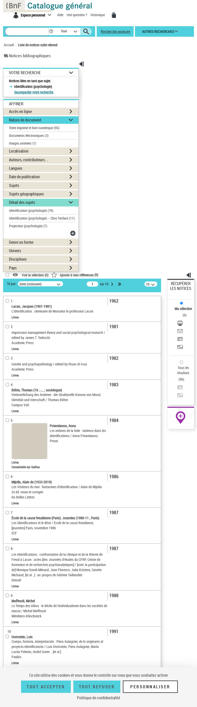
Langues (15, 168)
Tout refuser (97, 687)
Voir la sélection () (35, 274)
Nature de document (25, 120)
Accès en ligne (20, 111)
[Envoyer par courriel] (180, 332)
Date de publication (24, 177)
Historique (98, 14)
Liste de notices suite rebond (37, 44)
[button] (51, 31)
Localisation (18, 151)
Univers (15, 250)
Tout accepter (46, 687)
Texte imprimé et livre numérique (34, 127)
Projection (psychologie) (28, 225)
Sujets (14, 185)
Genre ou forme (21, 242)
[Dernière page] (120, 284)
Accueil (9, 44)
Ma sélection (183, 308)
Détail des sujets (22, 202)
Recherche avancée (115, 31)
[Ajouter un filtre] (73, 233)
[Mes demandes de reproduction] (114, 15)
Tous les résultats (183, 370)
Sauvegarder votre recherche (33, 92)
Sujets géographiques (26, 194)
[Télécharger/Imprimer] (180, 324)
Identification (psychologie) (31, 210)
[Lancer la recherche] (86, 32)
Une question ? (77, 14)
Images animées (22, 143)
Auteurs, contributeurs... (28, 160)
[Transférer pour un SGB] (180, 348)
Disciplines (18, 259)
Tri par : (12, 283)
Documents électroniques (28, 135)
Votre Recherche (25, 73)
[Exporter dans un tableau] (180, 340)
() (79, 274)
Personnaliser (150, 687)
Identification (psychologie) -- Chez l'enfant (42, 218)
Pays (13, 268)
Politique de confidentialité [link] (98, 698)
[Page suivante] (113, 284)
